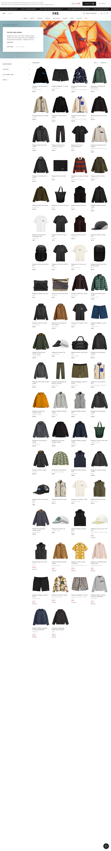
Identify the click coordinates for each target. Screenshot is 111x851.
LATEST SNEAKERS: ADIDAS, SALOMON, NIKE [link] (74, 9)
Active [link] (72, 18)
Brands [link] (32, 18)
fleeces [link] (31, 37)
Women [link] (10, 13)
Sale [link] (86, 18)
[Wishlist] (104, 13)
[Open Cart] (107, 13)
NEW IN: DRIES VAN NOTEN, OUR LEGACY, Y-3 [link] (47, 9)
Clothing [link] (47, 18)
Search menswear (91, 13)
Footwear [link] (39, 18)
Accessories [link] (56, 18)
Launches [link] (79, 18)
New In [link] (26, 18)
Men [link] (4, 13)
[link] (55, 13)
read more (10, 42)
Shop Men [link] (10, 46)
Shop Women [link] (20, 46)
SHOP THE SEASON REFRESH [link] (24, 9)
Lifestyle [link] (65, 18)
